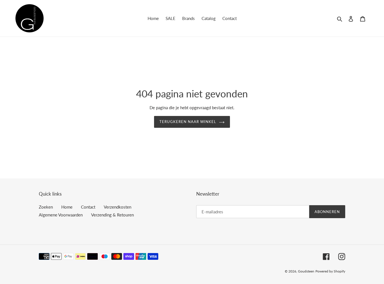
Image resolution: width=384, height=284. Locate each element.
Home (67, 206)
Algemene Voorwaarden (61, 214)
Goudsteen (306, 271)
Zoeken (46, 206)
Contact (88, 206)
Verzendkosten (117, 206)
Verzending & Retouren (112, 214)
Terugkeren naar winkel (187, 121)
